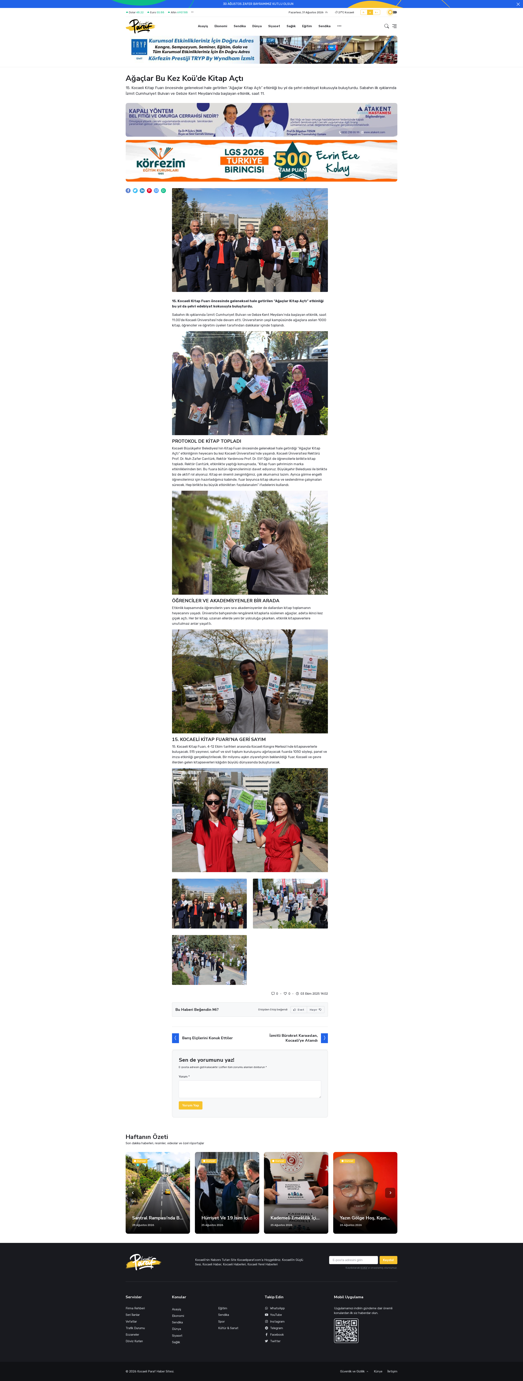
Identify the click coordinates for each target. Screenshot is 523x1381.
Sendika (240, 26)
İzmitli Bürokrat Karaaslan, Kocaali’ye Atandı (293, 1038)
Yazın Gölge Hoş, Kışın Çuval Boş (296, 1218)
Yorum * (184, 1076)
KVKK (364, 1267)
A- (364, 12)
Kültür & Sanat (228, 1328)
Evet (300, 1009)
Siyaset (274, 26)
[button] (308, 12)
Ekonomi (221, 26)
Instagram (277, 1321)
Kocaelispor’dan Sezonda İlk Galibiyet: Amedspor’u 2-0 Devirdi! (365, 1218)
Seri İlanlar (133, 1315)
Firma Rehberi (135, 1308)
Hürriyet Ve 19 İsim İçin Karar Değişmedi (157, 1218)
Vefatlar (131, 1321)
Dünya (257, 26)
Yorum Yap (190, 1105)
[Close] (518, 4)
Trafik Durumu (135, 1328)
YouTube (276, 1315)
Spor (221, 1321)
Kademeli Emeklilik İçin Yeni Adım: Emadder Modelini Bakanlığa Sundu (227, 1218)
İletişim (392, 1371)
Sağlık (291, 26)
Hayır (314, 1009)
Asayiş (203, 26)
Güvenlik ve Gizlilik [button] (352, 1371)
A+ (376, 12)
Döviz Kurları (134, 1341)
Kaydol (388, 1260)
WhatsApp (277, 1308)
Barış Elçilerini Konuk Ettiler (207, 1038)
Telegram (276, 1328)
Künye (378, 1371)
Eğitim (307, 26)
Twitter (275, 1341)
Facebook (277, 1334)
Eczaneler (132, 1334)
